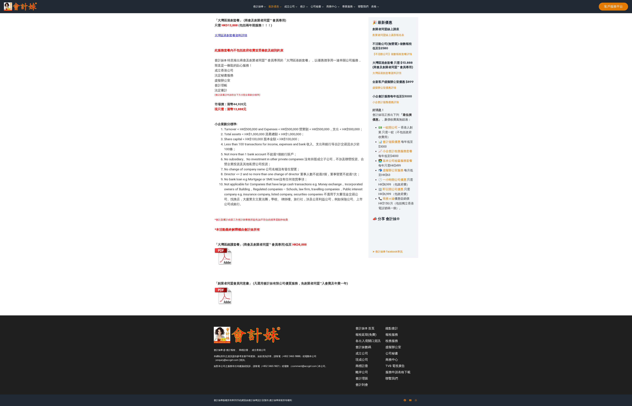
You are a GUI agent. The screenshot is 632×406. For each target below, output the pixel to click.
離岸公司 (362, 372)
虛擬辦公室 (393, 347)
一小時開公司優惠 (394, 179)
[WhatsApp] (416, 400)
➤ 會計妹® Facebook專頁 (387, 251)
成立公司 (362, 353)
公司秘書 (391, 353)
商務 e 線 (389, 198)
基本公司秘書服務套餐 (397, 160)
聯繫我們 (363, 6)
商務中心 (391, 360)
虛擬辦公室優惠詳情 (384, 87)
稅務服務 (391, 341)
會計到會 (362, 385)
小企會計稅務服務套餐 (397, 151)
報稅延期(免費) (366, 334)
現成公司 (362, 360)
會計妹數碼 (363, 347)
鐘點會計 (391, 328)
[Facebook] (405, 400)
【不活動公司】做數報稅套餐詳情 (392, 54)
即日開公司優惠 (393, 189)
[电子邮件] (410, 400)
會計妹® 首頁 (365, 328)
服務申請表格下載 (397, 372)
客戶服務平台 (613, 6)
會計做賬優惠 (391, 141)
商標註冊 (362, 366)
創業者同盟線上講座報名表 (388, 35)
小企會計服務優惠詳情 (385, 102)
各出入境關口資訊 (368, 341)
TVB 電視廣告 (395, 366)
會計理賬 (362, 378)
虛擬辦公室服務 (393, 170)
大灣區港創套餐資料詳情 (386, 73)
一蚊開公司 (390, 127)
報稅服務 (391, 334)
